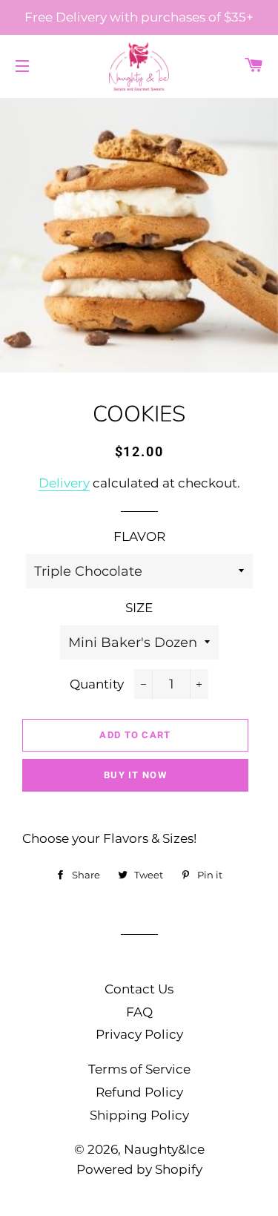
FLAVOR (139, 536)
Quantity (97, 684)
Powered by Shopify (139, 1169)
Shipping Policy (139, 1115)
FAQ (139, 1012)
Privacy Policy (139, 1034)
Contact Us (139, 989)
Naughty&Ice (164, 1149)
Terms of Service (139, 1069)
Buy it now (135, 774)
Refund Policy (139, 1092)
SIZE (139, 607)
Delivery (64, 483)
